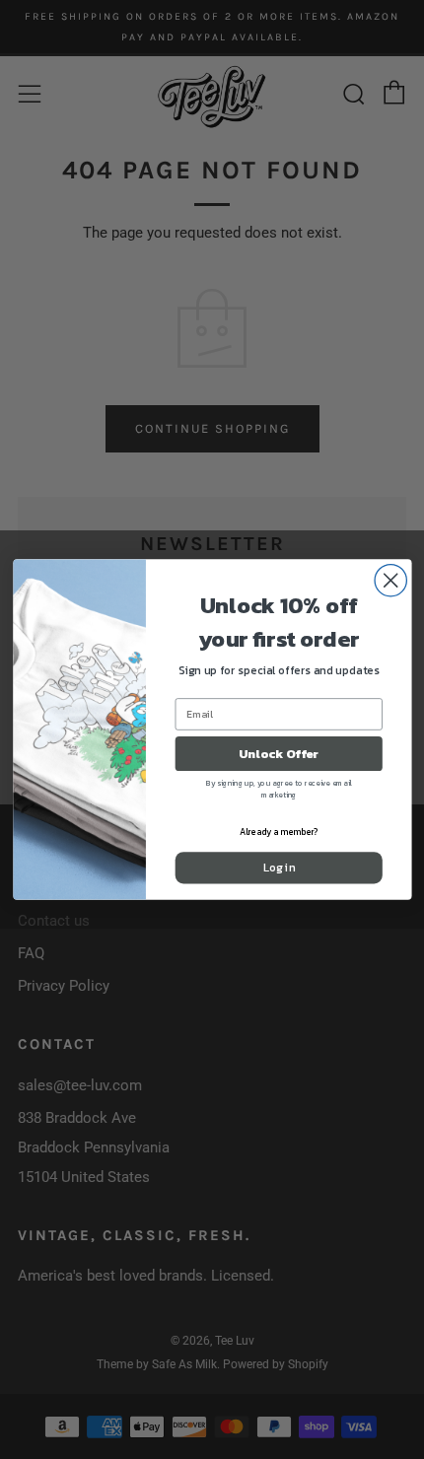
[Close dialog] (390, 580)
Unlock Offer (278, 753)
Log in (278, 867)
